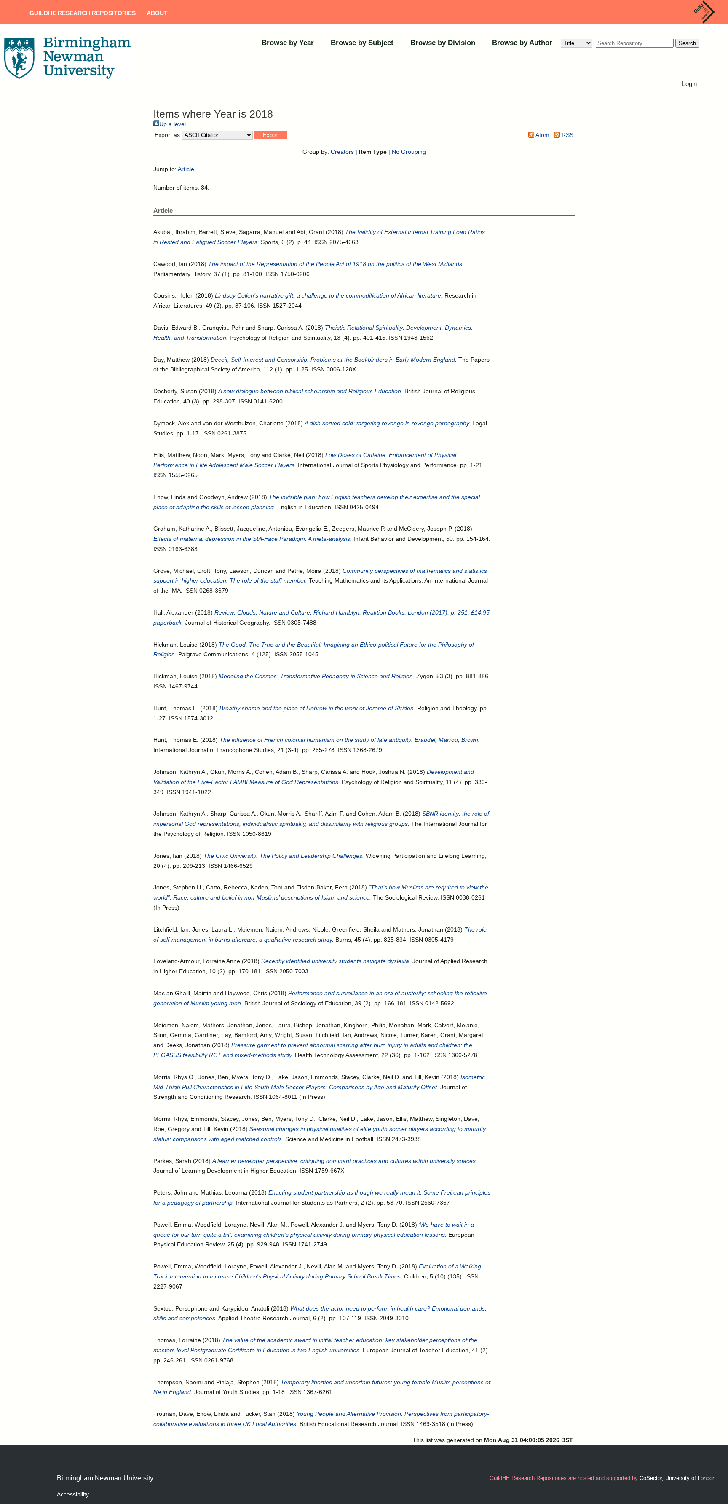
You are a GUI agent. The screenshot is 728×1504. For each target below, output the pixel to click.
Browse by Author (522, 43)
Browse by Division (442, 43)
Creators (342, 151)
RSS (566, 135)
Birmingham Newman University (105, 1478)
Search (687, 43)
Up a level (172, 124)
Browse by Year (288, 43)
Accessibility (73, 1494)
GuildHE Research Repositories (82, 13)
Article (186, 169)
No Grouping (409, 151)
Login (689, 83)
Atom (541, 135)
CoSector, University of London (677, 1478)
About (157, 13)
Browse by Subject (362, 43)
